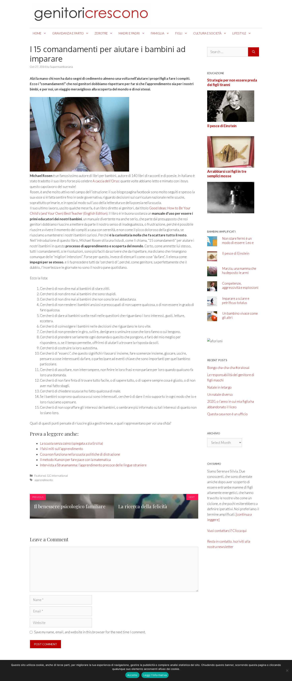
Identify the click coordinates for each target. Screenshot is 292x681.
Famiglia (157, 33)
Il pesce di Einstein (222, 126)
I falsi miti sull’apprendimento (61, 449)
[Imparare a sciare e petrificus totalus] (212, 303)
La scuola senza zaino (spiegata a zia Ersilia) (71, 443)
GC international (57, 475)
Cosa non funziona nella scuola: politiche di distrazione (80, 454)
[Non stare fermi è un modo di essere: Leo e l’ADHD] (212, 243)
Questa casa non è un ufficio (227, 414)
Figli (178, 33)
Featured (40, 475)
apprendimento (43, 480)
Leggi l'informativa (155, 675)
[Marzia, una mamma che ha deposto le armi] (212, 273)
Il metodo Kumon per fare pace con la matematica (75, 460)
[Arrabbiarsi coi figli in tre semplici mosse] (230, 210)
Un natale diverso (220, 394)
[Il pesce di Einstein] (230, 165)
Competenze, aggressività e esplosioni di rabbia (240, 287)
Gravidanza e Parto (68, 33)
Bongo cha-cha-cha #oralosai (228, 368)
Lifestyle (239, 33)
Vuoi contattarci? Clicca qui (227, 531)
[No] (287, 670)
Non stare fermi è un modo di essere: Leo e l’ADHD (238, 242)
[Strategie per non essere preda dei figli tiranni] (230, 119)
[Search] (253, 52)
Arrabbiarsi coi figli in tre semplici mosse (226, 173)
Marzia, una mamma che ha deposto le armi (239, 270)
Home (37, 33)
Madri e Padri (129, 33)
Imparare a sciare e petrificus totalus (235, 300)
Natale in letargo (219, 387)
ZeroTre (101, 33)
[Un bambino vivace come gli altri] (212, 318)
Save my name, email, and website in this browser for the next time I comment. (90, 632)
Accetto (132, 675)
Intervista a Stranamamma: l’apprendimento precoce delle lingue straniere (93, 465)
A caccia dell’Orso (106, 181)
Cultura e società (207, 33)
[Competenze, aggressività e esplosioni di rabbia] (212, 288)
